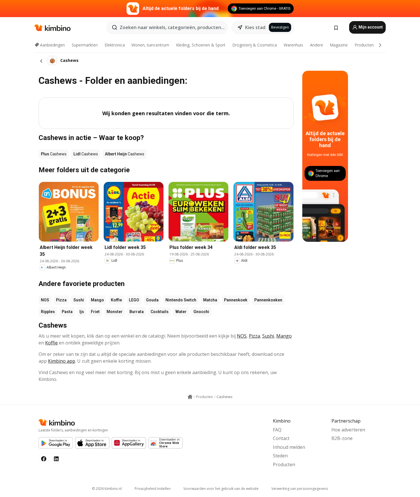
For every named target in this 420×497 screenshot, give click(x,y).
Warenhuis (293, 45)
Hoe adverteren (348, 430)
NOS (45, 300)
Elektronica (115, 45)
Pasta (67, 311)
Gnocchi (201, 311)
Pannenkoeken (268, 300)
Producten (364, 45)
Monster (115, 311)
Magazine (339, 45)
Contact (281, 438)
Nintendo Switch (180, 300)
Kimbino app (61, 361)
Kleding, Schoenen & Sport (200, 45)
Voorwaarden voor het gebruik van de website (221, 488)
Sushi (78, 300)
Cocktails (160, 311)
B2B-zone (342, 438)
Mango (97, 300)
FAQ (277, 430)
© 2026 (107, 488)
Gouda (152, 300)
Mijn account (370, 27)
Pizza (61, 300)
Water (181, 311)
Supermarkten (85, 45)
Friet (95, 311)
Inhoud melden (289, 447)
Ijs (81, 311)
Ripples (48, 311)
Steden (280, 456)
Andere (316, 45)
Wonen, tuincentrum (150, 45)
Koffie (116, 300)
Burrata (136, 311)
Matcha (210, 300)
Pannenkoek (235, 300)
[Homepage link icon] (190, 397)
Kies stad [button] (255, 27)
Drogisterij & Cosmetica (254, 45)
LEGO (134, 300)
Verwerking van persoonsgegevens (299, 488)
